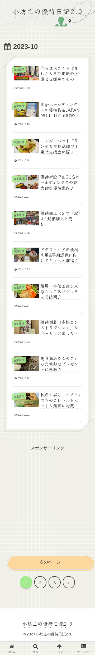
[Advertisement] (47, 499)
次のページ (50, 562)
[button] (83, 645)
